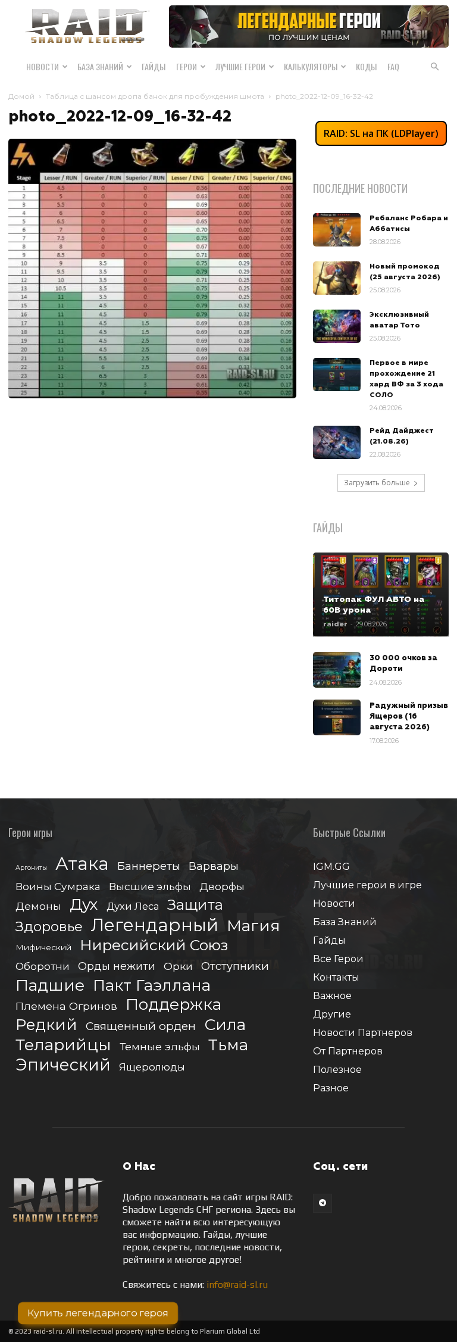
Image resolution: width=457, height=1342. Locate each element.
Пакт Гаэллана (152, 985)
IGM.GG (331, 866)
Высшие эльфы (150, 886)
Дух (84, 904)
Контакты (336, 977)
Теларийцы (63, 1044)
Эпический (63, 1065)
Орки (178, 966)
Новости (42, 66)
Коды (366, 66)
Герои (186, 66)
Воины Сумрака (58, 886)
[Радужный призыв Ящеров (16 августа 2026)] (337, 717)
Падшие (49, 985)
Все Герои (338, 959)
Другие (332, 1014)
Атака (82, 863)
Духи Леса (133, 906)
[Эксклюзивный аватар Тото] (337, 326)
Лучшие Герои (240, 66)
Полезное (337, 1069)
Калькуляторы (310, 66)
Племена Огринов (66, 1006)
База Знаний (100, 66)
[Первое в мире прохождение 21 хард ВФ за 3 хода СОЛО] (337, 374)
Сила (225, 1024)
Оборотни (42, 966)
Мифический (43, 947)
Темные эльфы (160, 1046)
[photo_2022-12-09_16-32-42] (152, 395)
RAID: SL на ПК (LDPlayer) (381, 133)
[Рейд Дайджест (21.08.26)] (337, 442)
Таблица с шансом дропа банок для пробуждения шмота (155, 96)
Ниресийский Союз (154, 945)
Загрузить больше (377, 482)
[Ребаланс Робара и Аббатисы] (337, 229)
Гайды (153, 66)
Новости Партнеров (362, 1032)
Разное (331, 1088)
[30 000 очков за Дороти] (337, 670)
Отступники (235, 966)
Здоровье (49, 926)
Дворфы (222, 886)
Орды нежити (116, 966)
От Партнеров (348, 1051)
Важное (332, 995)
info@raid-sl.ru (237, 1284)
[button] (434, 66)
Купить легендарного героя (97, 1313)
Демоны (38, 906)
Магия (253, 926)
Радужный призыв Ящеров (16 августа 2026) (409, 716)
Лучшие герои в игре (367, 885)
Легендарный (154, 925)
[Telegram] (322, 1203)
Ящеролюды (152, 1067)
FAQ (393, 66)
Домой (21, 96)
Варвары (214, 866)
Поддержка (173, 1004)
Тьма (228, 1044)
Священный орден (141, 1026)
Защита (195, 904)
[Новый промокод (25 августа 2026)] (337, 278)
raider (335, 624)
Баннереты (148, 866)
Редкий (46, 1025)
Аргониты (31, 868)
